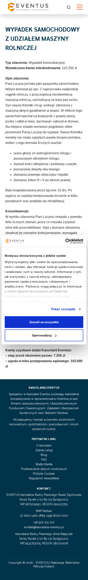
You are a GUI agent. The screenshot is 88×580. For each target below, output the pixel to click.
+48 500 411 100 (43, 522)
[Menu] (80, 7)
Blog (44, 455)
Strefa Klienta (43, 464)
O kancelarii (44, 445)
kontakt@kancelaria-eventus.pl (44, 527)
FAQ (44, 459)
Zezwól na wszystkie (44, 322)
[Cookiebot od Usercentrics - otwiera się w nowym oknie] (65, 241)
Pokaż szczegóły (63, 309)
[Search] (68, 7)
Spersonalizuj (42, 335)
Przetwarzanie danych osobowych (44, 469)
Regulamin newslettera (44, 478)
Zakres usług (44, 450)
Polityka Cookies (44, 473)
